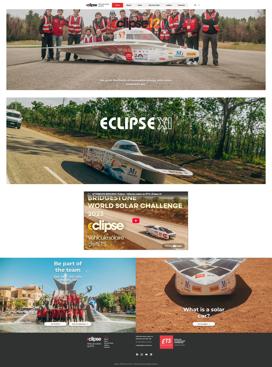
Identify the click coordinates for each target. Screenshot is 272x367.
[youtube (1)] (146, 354)
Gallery (106, 345)
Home (106, 337)
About (106, 339)
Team (106, 341)
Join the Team (108, 343)
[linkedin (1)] (151, 354)
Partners (107, 347)
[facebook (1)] (137, 354)
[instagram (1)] (141, 354)
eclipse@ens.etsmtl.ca (144, 345)
